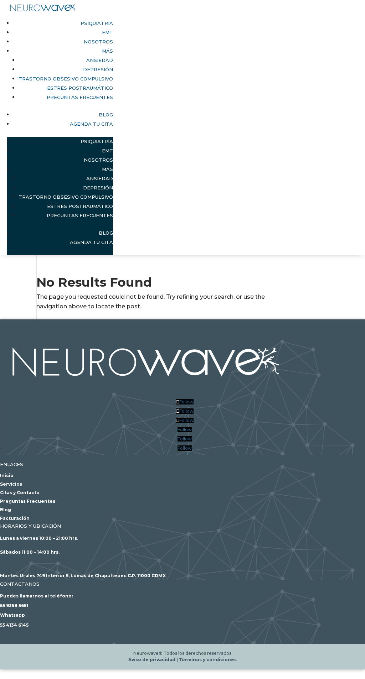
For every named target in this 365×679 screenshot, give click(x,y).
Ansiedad (99, 60)
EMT (107, 32)
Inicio (7, 475)
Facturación (15, 518)
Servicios (11, 484)
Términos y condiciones (208, 659)
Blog (106, 114)
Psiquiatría (97, 23)
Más (107, 51)
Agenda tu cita (91, 124)
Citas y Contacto (20, 492)
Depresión (98, 69)
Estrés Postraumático (80, 88)
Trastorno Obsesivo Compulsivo (66, 79)
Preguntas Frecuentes (80, 97)
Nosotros (98, 42)
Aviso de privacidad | (153, 659)
